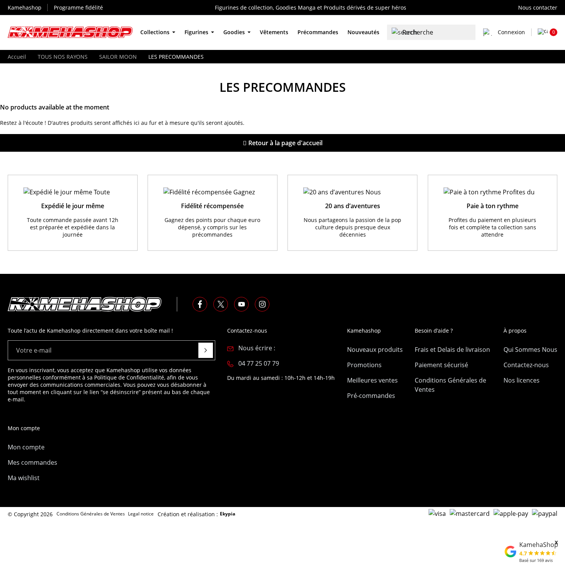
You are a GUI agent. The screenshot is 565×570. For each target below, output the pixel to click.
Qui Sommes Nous (530, 349)
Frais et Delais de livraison (452, 349)
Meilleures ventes (372, 380)
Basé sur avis (536, 560)
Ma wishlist (24, 478)
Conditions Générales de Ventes (450, 385)
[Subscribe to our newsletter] (205, 350)
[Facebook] (200, 304)
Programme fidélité (78, 7)
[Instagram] (262, 304)
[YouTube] (241, 304)
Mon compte (26, 447)
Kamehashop (25, 7)
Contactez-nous (526, 365)
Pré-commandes (371, 395)
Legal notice (141, 513)
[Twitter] (220, 304)
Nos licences (522, 380)
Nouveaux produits (375, 349)
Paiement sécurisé (441, 365)
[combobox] (431, 32)
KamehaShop (538, 544)
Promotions (364, 365)
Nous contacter (537, 7)
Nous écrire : (256, 348)
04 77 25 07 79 (258, 363)
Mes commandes (32, 462)
